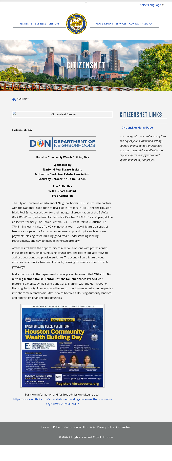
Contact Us (80, 427)
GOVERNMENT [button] (104, 23)
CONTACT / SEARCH (141, 23)
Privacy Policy (105, 427)
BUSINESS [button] (40, 23)
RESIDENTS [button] (25, 23)
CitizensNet (123, 427)
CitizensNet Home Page (137, 127)
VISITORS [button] (54, 23)
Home (45, 427)
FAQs (92, 427)
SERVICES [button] (121, 23)
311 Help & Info (61, 427)
